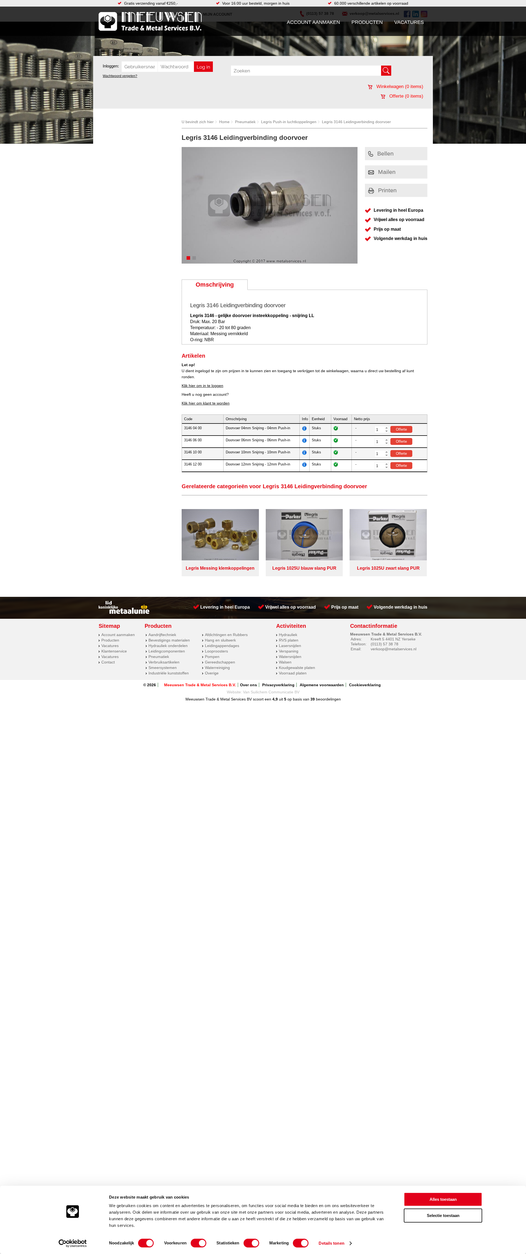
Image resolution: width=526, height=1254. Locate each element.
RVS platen (288, 640)
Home (224, 122)
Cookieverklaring (365, 685)
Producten (367, 22)
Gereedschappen (220, 662)
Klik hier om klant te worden (206, 403)
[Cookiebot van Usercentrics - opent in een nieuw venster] (73, 1243)
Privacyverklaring (278, 685)
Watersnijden (290, 656)
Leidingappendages (222, 645)
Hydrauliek (288, 634)
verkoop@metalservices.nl (393, 649)
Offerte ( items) (405, 96)
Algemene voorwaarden (322, 685)
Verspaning (288, 651)
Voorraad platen (293, 673)
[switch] (198, 1243)
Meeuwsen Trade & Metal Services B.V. (200, 685)
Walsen (285, 662)
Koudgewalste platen (297, 667)
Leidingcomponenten (166, 651)
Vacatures (409, 22)
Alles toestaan (443, 1199)
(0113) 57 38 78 (384, 644)
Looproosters (216, 651)
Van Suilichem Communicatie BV (271, 692)
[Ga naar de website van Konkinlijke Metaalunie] (124, 612)
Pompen (212, 656)
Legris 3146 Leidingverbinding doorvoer (356, 122)
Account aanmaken (313, 22)
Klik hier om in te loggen (202, 385)
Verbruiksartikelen (163, 662)
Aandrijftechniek (162, 634)
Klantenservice (114, 651)
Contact (108, 662)
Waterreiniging (217, 667)
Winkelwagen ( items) (399, 86)
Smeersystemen (162, 667)
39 (312, 699)
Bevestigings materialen (169, 640)
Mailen (387, 172)
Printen (387, 190)
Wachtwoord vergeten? (120, 76)
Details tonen (331, 1243)
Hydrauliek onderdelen (168, 645)
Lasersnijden (290, 645)
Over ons (248, 685)
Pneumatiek (245, 122)
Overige (212, 673)
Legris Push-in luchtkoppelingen (288, 122)
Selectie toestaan (443, 1215)
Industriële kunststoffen (168, 673)
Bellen (385, 153)
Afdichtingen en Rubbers (226, 634)
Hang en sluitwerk (220, 640)
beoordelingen (328, 699)
